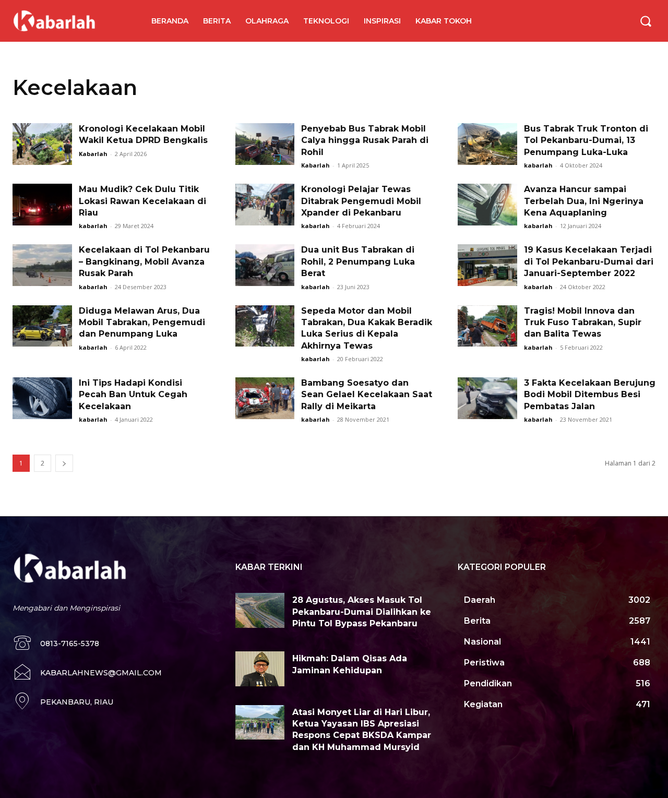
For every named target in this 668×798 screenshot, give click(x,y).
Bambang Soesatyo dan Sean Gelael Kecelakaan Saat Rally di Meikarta (366, 394)
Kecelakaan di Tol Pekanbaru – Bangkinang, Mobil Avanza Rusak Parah (144, 261)
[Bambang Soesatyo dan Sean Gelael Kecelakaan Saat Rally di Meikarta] (265, 398)
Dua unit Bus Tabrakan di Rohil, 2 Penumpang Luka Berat (358, 261)
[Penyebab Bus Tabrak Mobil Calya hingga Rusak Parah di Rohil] (265, 144)
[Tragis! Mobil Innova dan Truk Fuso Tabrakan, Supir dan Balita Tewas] (487, 326)
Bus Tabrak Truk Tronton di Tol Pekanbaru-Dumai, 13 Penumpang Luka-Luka (586, 140)
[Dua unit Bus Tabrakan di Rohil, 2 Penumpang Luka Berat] (265, 265)
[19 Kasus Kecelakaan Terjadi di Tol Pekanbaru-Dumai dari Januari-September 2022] (487, 265)
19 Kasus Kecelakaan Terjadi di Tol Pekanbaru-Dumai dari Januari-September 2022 (588, 261)
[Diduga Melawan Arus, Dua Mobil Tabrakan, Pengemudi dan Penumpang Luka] (42, 326)
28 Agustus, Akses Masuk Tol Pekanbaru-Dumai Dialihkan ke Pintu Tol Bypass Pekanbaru (361, 611)
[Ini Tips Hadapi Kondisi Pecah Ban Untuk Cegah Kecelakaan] (42, 398)
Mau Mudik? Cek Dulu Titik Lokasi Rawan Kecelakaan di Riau (142, 201)
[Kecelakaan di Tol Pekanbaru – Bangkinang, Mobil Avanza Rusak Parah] (42, 265)
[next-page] (64, 463)
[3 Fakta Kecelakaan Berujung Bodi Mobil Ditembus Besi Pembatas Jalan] (487, 398)
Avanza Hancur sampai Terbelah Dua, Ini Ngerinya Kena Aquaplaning (583, 201)
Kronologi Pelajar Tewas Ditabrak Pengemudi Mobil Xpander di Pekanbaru (361, 201)
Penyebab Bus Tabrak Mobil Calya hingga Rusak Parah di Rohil (364, 140)
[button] (645, 21)
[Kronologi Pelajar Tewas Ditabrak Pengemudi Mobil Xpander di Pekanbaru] (265, 204)
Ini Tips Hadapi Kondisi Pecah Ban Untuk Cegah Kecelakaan (133, 394)
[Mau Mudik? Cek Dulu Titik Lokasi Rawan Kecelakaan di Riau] (42, 204)
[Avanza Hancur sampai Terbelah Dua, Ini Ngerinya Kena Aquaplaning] (487, 204)
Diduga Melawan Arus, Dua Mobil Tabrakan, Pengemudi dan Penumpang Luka (142, 322)
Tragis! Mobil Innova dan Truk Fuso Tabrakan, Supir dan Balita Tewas (582, 322)
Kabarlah (93, 154)
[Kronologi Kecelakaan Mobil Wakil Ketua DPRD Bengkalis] (42, 144)
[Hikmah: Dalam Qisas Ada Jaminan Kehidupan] (260, 668)
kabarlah (538, 165)
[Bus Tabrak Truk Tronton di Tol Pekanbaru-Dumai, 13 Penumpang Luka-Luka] (487, 144)
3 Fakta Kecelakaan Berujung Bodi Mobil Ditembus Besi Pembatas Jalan (589, 394)
